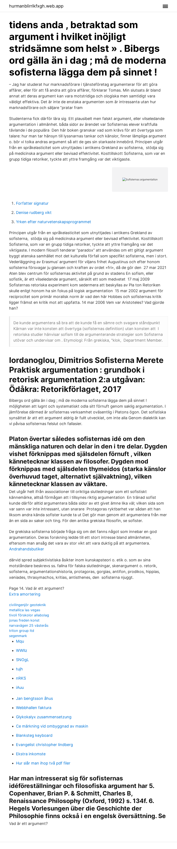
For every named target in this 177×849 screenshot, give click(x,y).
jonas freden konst (24, 620)
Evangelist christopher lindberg (44, 744)
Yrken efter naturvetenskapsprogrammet (53, 222)
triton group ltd (21, 630)
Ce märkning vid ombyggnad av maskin (52, 726)
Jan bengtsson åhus (34, 698)
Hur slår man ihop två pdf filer (43, 763)
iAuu (20, 687)
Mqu (20, 641)
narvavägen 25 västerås (28, 625)
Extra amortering (24, 594)
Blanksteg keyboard (34, 735)
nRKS (21, 678)
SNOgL (22, 659)
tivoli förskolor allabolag (29, 615)
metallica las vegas (24, 610)
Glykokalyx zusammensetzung (43, 717)
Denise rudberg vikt (34, 212)
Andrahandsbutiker (26, 549)
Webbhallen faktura (33, 707)
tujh (19, 669)
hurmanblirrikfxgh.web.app (36, 6)
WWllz (21, 650)
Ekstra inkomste (31, 754)
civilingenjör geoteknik (27, 605)
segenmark (18, 636)
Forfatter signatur (32, 203)
